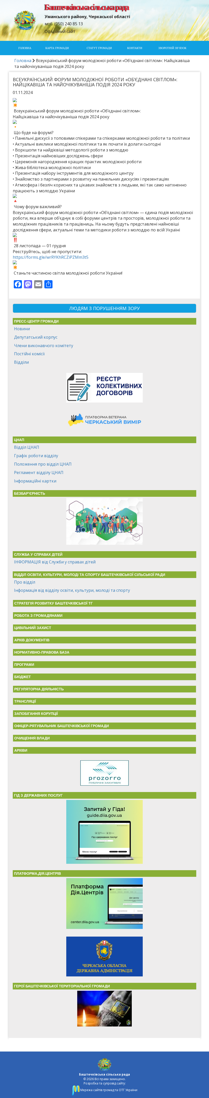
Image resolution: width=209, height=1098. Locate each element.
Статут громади (99, 48)
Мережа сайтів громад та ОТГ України (108, 1090)
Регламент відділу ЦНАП (38, 472)
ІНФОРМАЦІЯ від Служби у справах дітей (55, 562)
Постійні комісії (29, 354)
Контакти (134, 48)
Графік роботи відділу (36, 455)
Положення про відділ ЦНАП (43, 464)
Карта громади (57, 48)
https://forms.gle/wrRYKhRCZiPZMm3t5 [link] (50, 257)
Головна (24, 48)
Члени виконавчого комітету (43, 345)
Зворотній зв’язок (172, 48)
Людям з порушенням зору (104, 308)
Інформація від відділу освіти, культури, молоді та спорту (72, 590)
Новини (22, 329)
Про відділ (24, 582)
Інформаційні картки (35, 481)
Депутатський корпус (35, 337)
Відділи (21, 362)
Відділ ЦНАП (26, 447)
